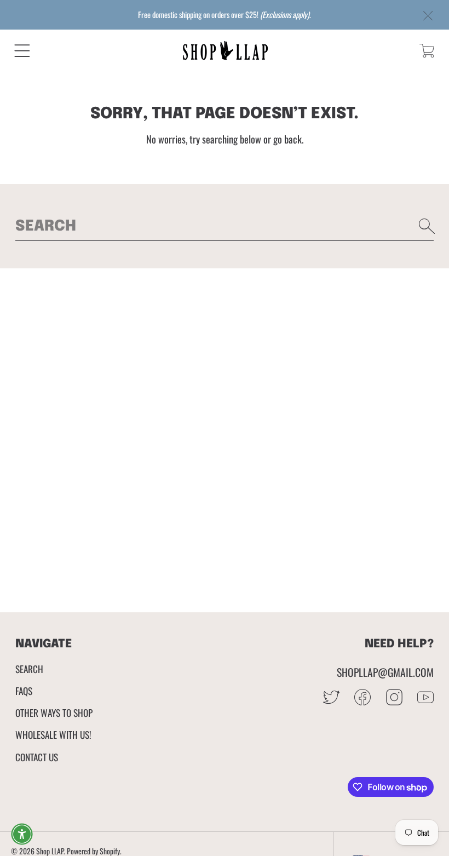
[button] (22, 51)
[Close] (428, 16)
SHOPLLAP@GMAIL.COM (385, 672)
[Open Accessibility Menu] (22, 834)
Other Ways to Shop (54, 712)
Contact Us (36, 757)
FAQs (23, 690)
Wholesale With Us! (53, 734)
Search (29, 669)
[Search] (427, 226)
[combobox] (224, 226)
